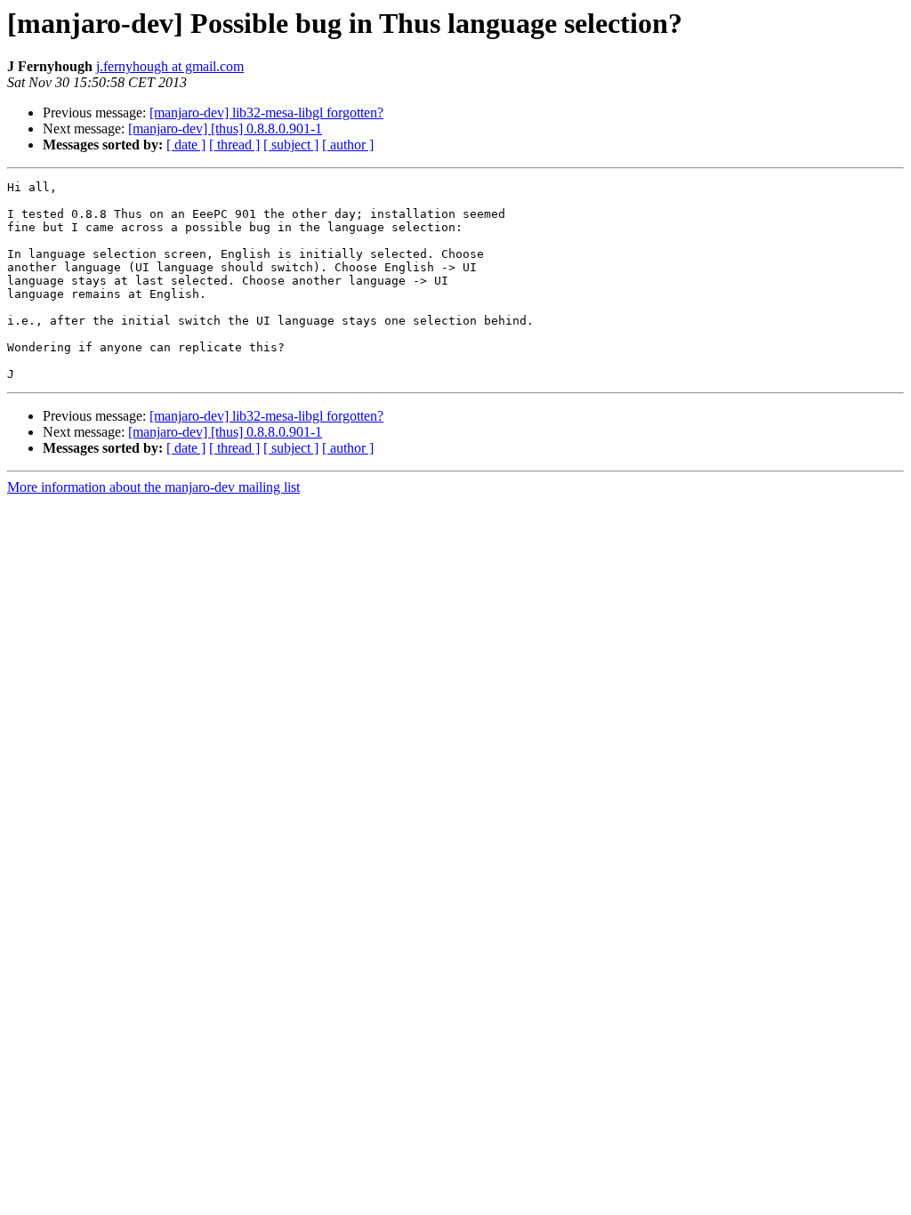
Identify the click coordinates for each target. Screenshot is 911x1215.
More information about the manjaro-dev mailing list (153, 487)
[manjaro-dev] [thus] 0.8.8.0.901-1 (225, 128)
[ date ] (186, 144)
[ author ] (348, 144)
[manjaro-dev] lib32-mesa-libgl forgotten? (266, 112)
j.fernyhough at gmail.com (170, 66)
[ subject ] (290, 144)
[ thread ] (234, 144)
